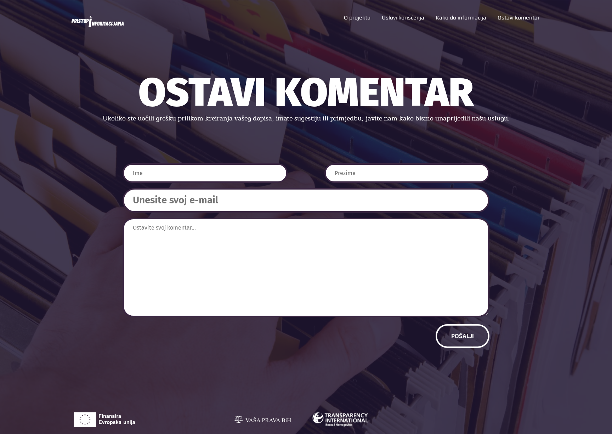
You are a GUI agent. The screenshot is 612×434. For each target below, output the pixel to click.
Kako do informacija (461, 17)
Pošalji (462, 336)
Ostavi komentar (519, 17)
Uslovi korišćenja (403, 17)
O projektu (357, 17)
